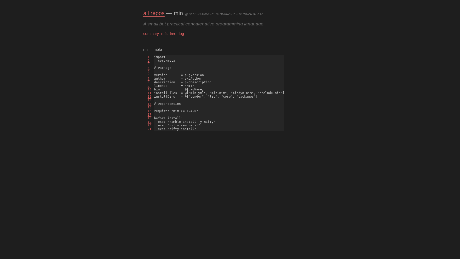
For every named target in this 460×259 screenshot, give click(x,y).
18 (149, 118)
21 (149, 129)
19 (149, 122)
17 (149, 114)
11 (149, 93)
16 (149, 111)
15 (149, 107)
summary (151, 34)
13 (149, 100)
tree (173, 34)
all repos (154, 13)
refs (164, 34)
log (181, 34)
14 (149, 104)
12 (149, 96)
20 (149, 125)
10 (149, 89)
